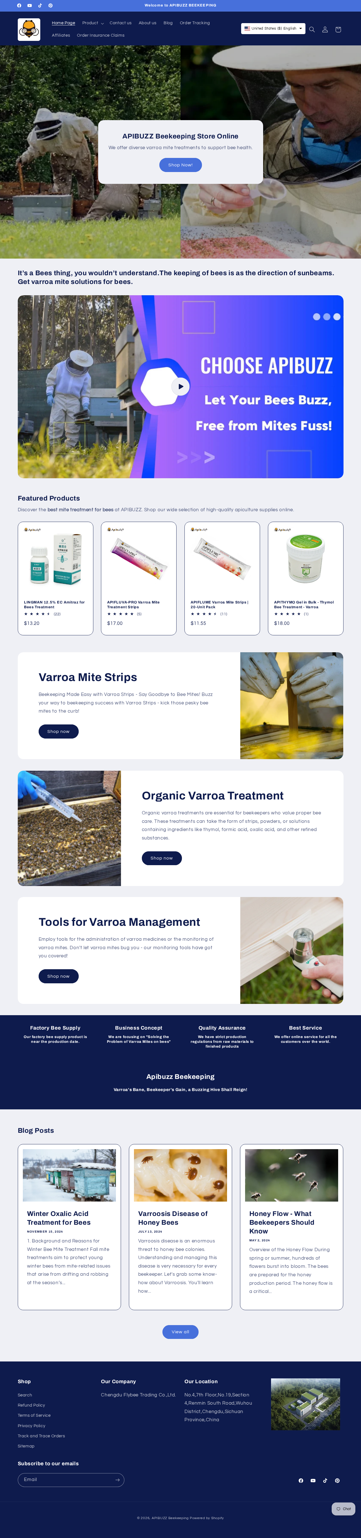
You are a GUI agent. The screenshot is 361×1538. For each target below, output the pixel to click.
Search (25, 1395)
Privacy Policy (31, 1426)
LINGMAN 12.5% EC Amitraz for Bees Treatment (54, 604)
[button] (92, 23)
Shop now (58, 731)
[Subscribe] (117, 1480)
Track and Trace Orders (41, 1436)
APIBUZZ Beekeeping (170, 1517)
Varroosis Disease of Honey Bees (173, 1218)
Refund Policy (31, 1405)
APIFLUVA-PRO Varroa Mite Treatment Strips (133, 604)
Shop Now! (180, 164)
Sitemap (26, 1446)
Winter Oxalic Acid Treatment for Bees (59, 1218)
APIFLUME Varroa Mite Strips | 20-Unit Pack (219, 604)
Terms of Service (34, 1415)
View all (180, 1332)
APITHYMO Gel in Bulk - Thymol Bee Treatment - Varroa (304, 604)
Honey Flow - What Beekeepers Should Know (282, 1222)
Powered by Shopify (207, 1517)
